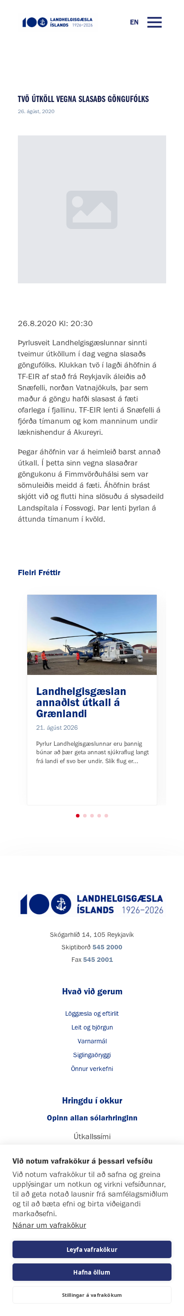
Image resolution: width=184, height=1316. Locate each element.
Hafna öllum (91, 1272)
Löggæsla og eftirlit (92, 1013)
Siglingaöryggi (92, 1055)
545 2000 (107, 947)
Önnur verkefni (92, 1069)
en (134, 22)
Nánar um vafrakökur (49, 1225)
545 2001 (98, 960)
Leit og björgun (92, 1027)
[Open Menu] (154, 22)
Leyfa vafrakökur (92, 1250)
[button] (77, 815)
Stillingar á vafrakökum (92, 1294)
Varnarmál (92, 1041)
